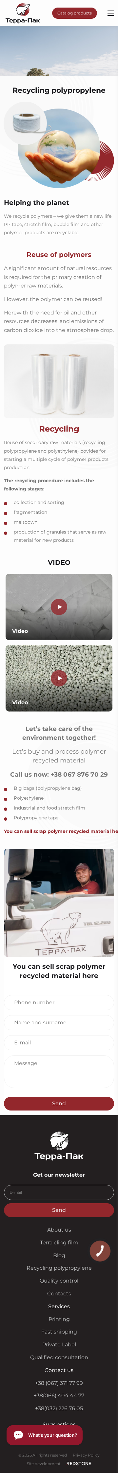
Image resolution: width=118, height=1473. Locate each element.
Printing (59, 1319)
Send (59, 1103)
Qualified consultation (59, 1357)
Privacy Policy (86, 1455)
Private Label (59, 1345)
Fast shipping (59, 1332)
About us (59, 1230)
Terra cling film (59, 1242)
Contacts (59, 1293)
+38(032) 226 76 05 (59, 1409)
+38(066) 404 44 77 (59, 1396)
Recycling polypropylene (59, 1268)
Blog (59, 1255)
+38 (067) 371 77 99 (59, 1383)
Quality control (59, 1281)
